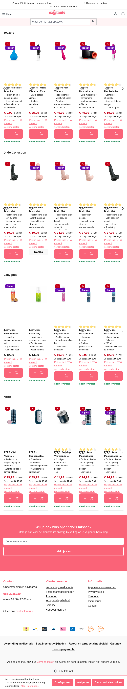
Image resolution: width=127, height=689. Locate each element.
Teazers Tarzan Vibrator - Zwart (37, 89)
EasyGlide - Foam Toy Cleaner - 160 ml (38, 332)
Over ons (93, 596)
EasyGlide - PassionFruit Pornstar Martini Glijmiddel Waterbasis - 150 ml (13, 332)
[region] (63, 88)
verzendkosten (45, 661)
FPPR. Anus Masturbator (86, 454)
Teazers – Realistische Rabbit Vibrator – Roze (112, 89)
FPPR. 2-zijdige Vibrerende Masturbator (62, 454)
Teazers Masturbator (86, 89)
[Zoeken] (93, 21)
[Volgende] (122, 88)
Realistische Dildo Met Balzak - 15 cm (12, 209)
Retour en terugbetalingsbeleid (88, 643)
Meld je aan (64, 551)
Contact (92, 605)
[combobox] (60, 21)
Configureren (63, 682)
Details (38, 252)
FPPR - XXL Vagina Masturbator (11, 454)
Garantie (51, 605)
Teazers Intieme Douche (13, 89)
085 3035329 (12, 593)
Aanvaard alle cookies (108, 682)
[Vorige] (4, 88)
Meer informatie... (30, 686)
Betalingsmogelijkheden (60, 591)
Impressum (94, 601)
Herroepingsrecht (56, 609)
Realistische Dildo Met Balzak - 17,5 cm (63, 209)
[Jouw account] (116, 14)
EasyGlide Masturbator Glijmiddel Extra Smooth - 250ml (113, 332)
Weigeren (83, 682)
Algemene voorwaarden (102, 587)
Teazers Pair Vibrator (61, 89)
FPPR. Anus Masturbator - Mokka (111, 454)
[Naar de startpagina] (57, 12)
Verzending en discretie (59, 587)
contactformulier (25, 611)
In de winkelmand (13, 134)
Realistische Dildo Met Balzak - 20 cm (87, 209)
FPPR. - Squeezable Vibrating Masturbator (36, 454)
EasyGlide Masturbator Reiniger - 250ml (88, 332)
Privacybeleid (96, 591)
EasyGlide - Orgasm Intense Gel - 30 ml (63, 332)
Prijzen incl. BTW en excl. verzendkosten (13, 123)
